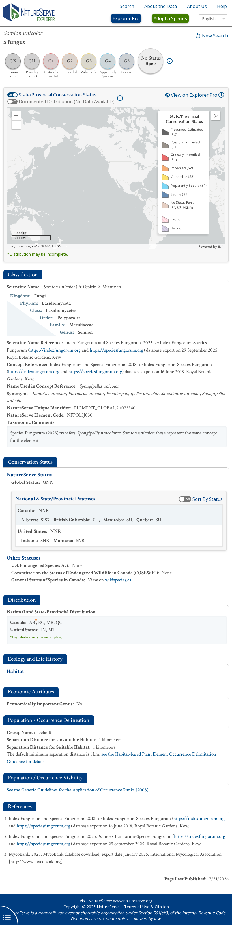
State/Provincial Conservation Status (57, 95)
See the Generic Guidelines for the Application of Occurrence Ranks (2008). (78, 790)
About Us (197, 6)
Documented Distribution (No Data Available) (67, 101)
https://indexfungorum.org (55, 350)
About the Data (160, 6)
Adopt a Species (170, 18)
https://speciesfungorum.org (116, 350)
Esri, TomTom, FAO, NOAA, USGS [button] (35, 246)
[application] (116, 178)
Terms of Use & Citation (146, 906)
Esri (220, 247)
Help (222, 6)
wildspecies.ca (118, 580)
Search (127, 6)
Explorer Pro (126, 18)
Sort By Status (207, 499)
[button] (16, 115)
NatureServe (108, 906)
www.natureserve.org (132, 900)
